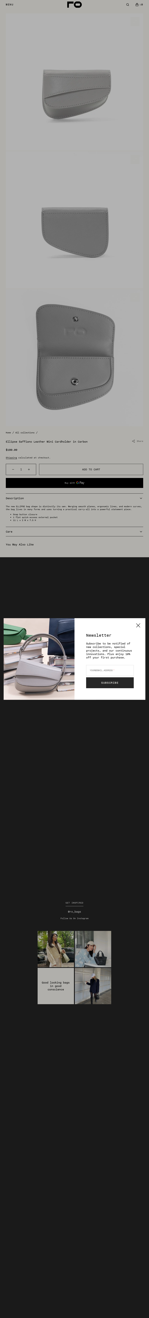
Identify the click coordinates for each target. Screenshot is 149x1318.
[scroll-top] (141, 1310)
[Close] (138, 625)
